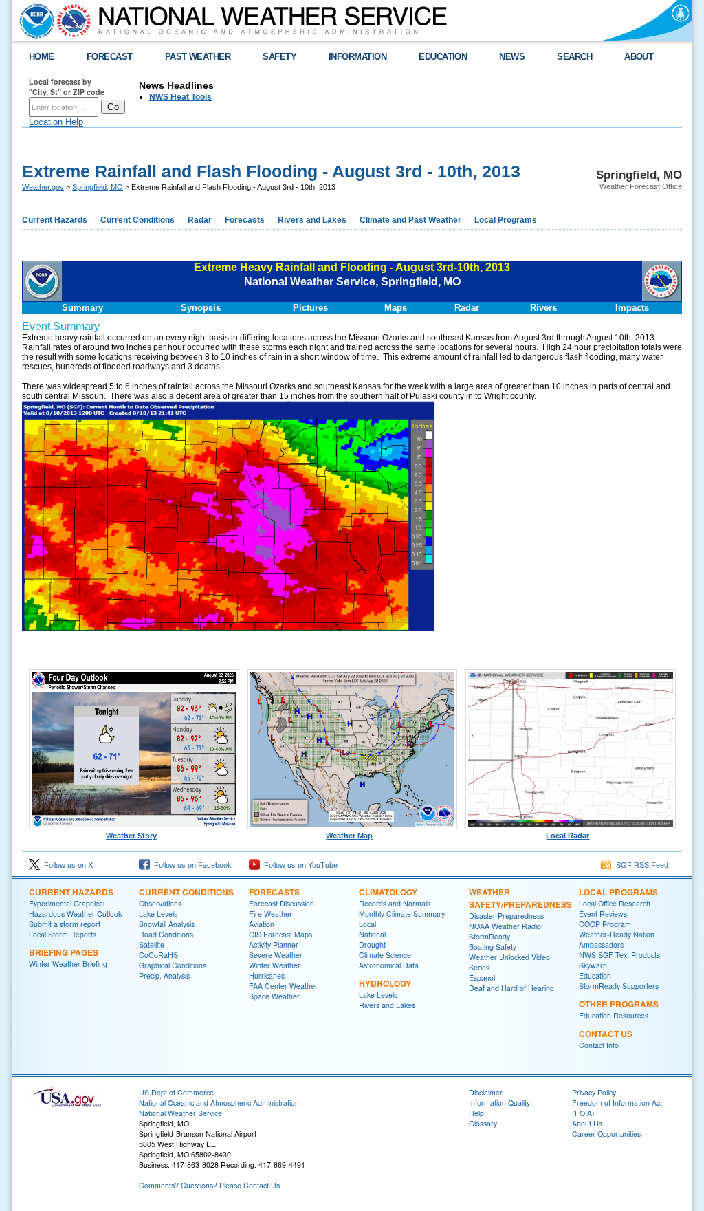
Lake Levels (158, 913)
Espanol (482, 977)
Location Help (56, 122)
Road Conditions (166, 934)
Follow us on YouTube (299, 865)
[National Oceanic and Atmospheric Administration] (33, 20)
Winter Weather (274, 965)
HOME (41, 57)
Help (476, 1113)
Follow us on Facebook (191, 865)
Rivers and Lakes (312, 220)
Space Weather (274, 996)
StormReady (489, 936)
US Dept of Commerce (176, 1092)
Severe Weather (275, 955)
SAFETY (279, 57)
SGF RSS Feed (640, 865)
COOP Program (605, 924)
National (372, 934)
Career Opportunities (606, 1133)
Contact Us (605, 1033)
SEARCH (574, 57)
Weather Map (349, 835)
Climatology (388, 892)
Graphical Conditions (172, 965)
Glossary (483, 1123)
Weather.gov (43, 187)
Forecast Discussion (281, 903)
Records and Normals (394, 903)
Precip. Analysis (164, 975)
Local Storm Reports (62, 934)
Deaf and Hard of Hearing (511, 988)
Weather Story (131, 835)
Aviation (261, 924)
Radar (200, 220)
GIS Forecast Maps (280, 934)
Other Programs (619, 1004)
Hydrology (385, 983)
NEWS (512, 57)
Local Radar (567, 835)
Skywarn (593, 965)
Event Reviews (603, 913)
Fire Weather (270, 913)
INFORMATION (357, 57)
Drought (372, 944)
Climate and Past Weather (410, 220)
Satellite (151, 944)
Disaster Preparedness (506, 915)
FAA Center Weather (283, 986)
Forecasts (245, 220)
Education (595, 975)
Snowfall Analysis (167, 924)
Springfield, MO (97, 187)
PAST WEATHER (198, 57)
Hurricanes (267, 975)
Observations (160, 903)
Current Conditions (137, 220)
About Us (587, 1123)
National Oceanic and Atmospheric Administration (219, 1103)
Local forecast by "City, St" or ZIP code (66, 86)
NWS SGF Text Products (619, 955)
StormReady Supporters (619, 986)
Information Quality (499, 1103)
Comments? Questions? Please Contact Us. (210, 1185)
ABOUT (638, 57)
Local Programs (505, 220)
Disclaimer (486, 1092)
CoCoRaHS (158, 955)
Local (367, 924)
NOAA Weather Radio (505, 926)
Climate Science (385, 955)
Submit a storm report (64, 924)
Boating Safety (492, 946)
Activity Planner (273, 944)
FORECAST (110, 57)
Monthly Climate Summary (402, 913)
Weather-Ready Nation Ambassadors (616, 939)
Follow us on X (66, 865)
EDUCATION (443, 57)
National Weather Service (180, 1113)
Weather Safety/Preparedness (520, 898)
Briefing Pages (63, 952)
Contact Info (599, 1045)
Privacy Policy (594, 1092)
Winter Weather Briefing (68, 964)
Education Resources (613, 1015)
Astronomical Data (389, 965)
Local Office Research (614, 903)
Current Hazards (54, 220)
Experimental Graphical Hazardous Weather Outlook (75, 908)
